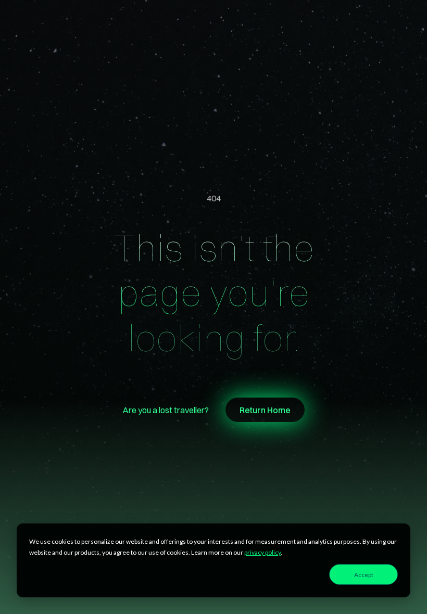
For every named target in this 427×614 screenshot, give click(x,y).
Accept (363, 575)
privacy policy (262, 552)
